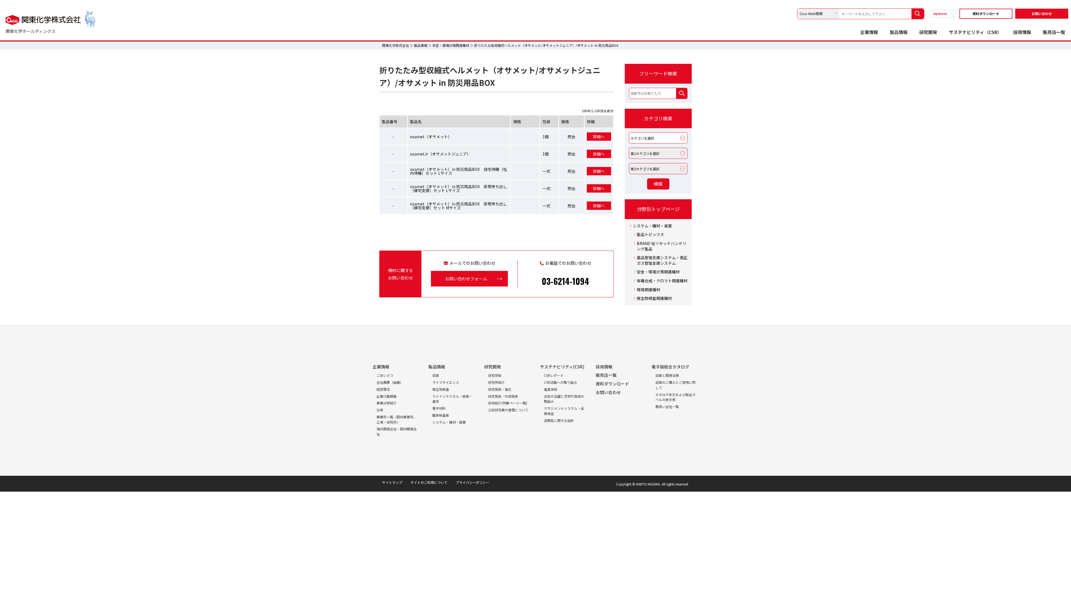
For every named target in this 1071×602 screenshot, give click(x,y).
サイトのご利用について (429, 482)
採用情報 (1022, 32)
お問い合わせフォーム (466, 278)
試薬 (435, 375)
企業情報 (869, 32)
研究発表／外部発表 (503, 396)
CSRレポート (554, 375)
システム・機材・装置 (652, 226)
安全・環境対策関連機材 (450, 45)
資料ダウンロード (986, 13)
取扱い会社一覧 (667, 406)
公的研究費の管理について (508, 409)
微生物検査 (440, 389)
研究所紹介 (496, 382)
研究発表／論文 (500, 389)
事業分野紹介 (387, 402)
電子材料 (439, 408)
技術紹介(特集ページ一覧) (507, 402)
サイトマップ (392, 482)
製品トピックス (650, 234)
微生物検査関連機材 (654, 298)
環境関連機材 (648, 289)
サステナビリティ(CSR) (562, 367)
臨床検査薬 (440, 415)
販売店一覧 (1054, 32)
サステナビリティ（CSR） (975, 32)
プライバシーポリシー (472, 482)
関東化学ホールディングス (31, 31)
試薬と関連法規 (667, 375)
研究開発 (928, 32)
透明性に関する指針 (559, 420)
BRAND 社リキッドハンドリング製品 (661, 246)
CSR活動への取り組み (560, 382)
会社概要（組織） (390, 382)
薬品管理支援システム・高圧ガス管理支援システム (662, 260)
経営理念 (383, 389)
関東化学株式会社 (395, 45)
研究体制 (494, 375)
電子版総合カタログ (670, 367)
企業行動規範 (387, 396)
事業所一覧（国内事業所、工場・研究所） (397, 419)
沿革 (380, 409)
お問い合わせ (1042, 13)
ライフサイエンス (445, 382)
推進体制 (550, 389)
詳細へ (599, 136)
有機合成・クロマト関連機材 (662, 280)
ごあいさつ (385, 375)
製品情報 (899, 32)
